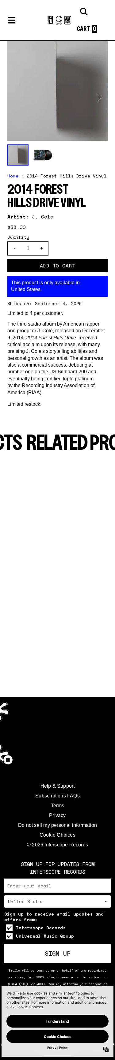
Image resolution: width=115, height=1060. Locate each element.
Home (12, 176)
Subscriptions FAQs (57, 795)
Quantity (18, 237)
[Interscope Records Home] (57, 20)
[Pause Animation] (8, 760)
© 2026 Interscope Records (57, 844)
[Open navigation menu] (11, 20)
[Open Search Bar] (83, 11)
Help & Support (57, 786)
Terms (57, 805)
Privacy (57, 815)
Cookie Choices (57, 835)
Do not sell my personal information (57, 825)
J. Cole (42, 216)
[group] (18, 155)
